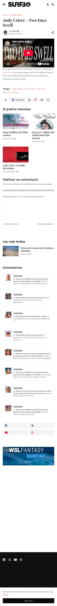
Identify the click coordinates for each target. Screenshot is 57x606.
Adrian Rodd (16, 15)
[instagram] (41, 432)
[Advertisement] (28, 501)
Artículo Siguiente (45, 224)
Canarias (41, 89)
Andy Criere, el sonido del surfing (14, 167)
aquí (20, 196)
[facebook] (15, 425)
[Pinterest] (35, 100)
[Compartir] (52, 32)
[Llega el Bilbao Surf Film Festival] (15, 121)
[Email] (42, 100)
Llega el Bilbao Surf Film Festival (15, 134)
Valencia (7, 92)
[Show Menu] (4, 4)
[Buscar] (53, 4)
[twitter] (41, 425)
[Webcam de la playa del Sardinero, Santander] (11, 251)
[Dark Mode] (48, 4)
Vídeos (15, 92)
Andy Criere (8, 72)
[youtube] (15, 432)
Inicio (5, 15)
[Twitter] (29, 100)
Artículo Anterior (11, 224)
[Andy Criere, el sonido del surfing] (15, 154)
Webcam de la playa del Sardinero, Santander (37, 249)
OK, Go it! (29, 601)
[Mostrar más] (48, 100)
